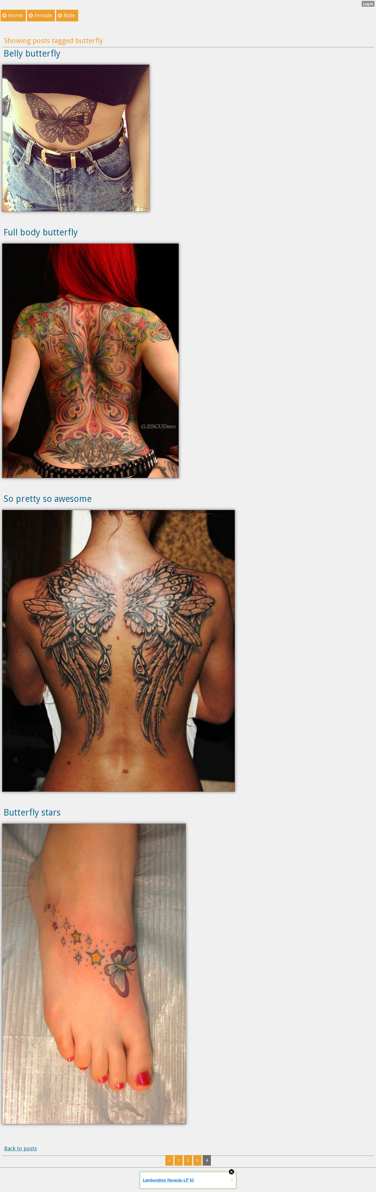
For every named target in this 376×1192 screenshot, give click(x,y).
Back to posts (20, 1148)
